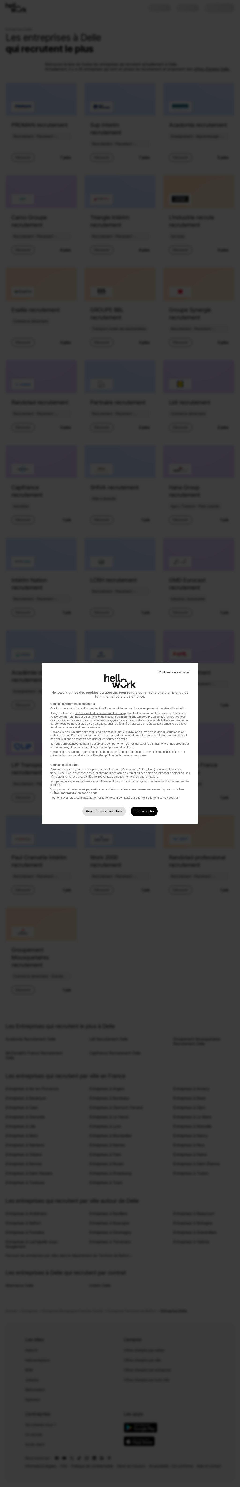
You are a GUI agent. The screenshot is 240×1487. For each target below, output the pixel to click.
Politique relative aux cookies (160, 797)
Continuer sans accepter (174, 672)
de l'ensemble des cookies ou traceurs (99, 713)
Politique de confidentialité (113, 797)
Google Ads (129, 769)
